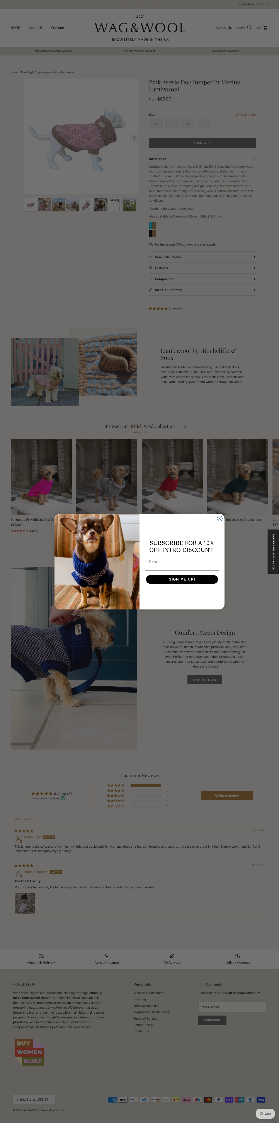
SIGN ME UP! (182, 579)
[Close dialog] (219, 518)
